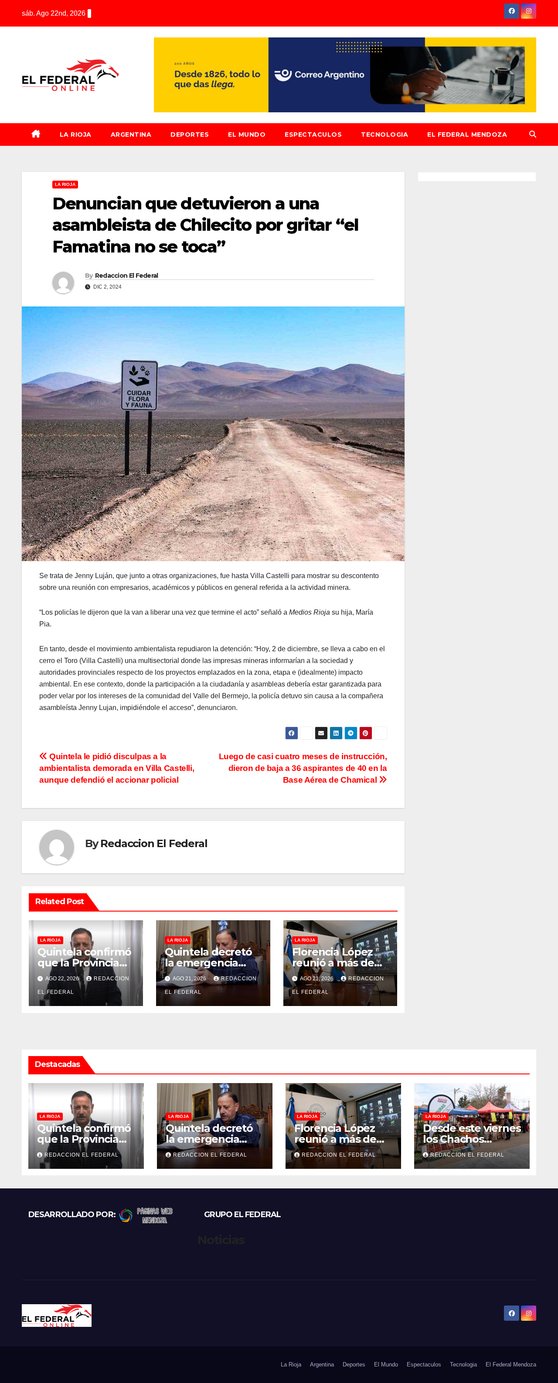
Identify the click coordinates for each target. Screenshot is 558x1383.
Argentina (131, 134)
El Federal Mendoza (467, 134)
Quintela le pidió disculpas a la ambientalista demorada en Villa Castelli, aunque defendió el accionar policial (116, 768)
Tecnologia (384, 134)
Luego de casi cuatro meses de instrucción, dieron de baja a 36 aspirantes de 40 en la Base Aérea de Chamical (303, 768)
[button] (532, 134)
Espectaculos (313, 134)
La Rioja (76, 134)
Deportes (189, 134)
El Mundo (246, 134)
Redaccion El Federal (126, 275)
